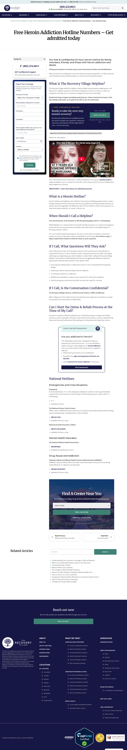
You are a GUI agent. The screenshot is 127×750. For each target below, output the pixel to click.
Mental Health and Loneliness (62, 568)
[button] (44, 59)
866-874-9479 (54, 189)
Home (13, 21)
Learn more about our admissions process (76, 189)
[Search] (122, 8)
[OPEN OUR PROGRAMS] (67, 15)
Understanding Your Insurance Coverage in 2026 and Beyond (73, 560)
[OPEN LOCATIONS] (11, 15)
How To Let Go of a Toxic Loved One (64, 575)
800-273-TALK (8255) (58, 429)
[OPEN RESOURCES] (100, 15)
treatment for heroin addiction (78, 362)
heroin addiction (94, 346)
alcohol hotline (105, 180)
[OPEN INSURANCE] (28, 15)
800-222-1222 (56, 417)
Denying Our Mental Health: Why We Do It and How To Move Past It (75, 577)
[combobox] (105, 8)
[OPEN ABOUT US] (83, 15)
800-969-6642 (56, 447)
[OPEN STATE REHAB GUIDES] (124, 15)
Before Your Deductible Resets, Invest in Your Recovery (71, 563)
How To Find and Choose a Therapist (65, 579)
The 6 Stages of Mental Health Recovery (66, 570)
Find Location (81, 512)
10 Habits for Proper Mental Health (64, 582)
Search (105, 552)
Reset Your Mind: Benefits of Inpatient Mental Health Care (72, 572)
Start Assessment (81, 367)
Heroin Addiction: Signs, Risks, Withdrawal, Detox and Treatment (39, 21)
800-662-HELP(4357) (58, 469)
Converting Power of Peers (61, 565)
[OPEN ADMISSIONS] (46, 15)
